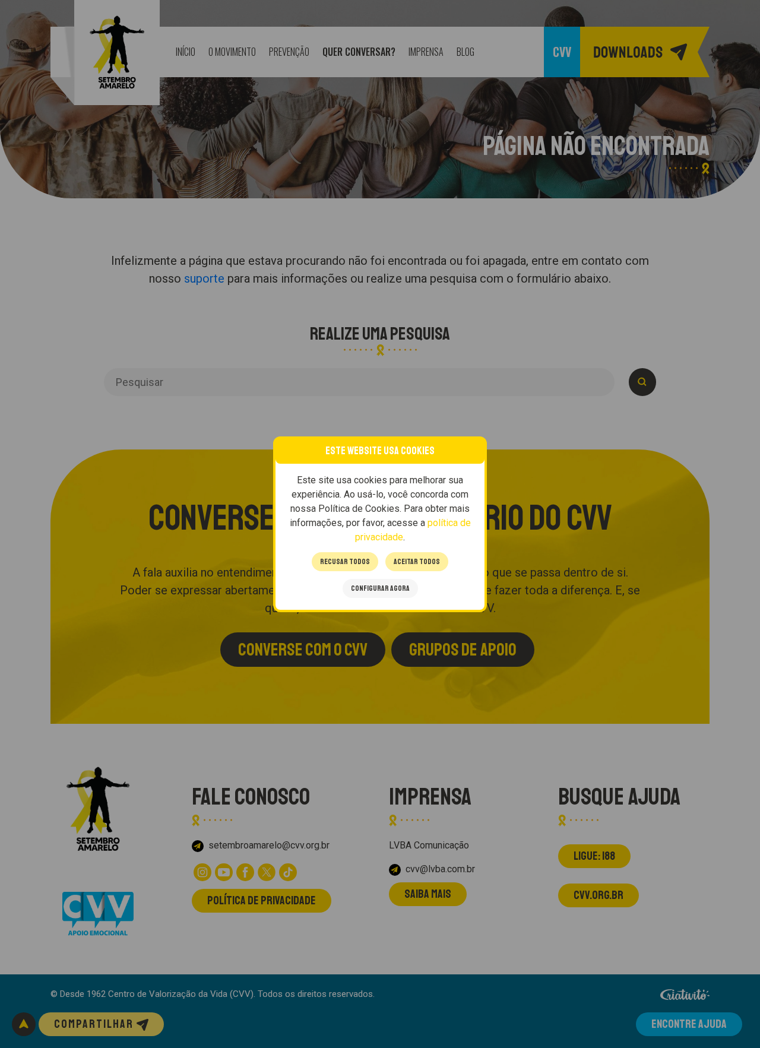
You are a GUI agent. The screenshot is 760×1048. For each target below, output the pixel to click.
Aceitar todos (417, 561)
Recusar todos (345, 561)
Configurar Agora (380, 588)
